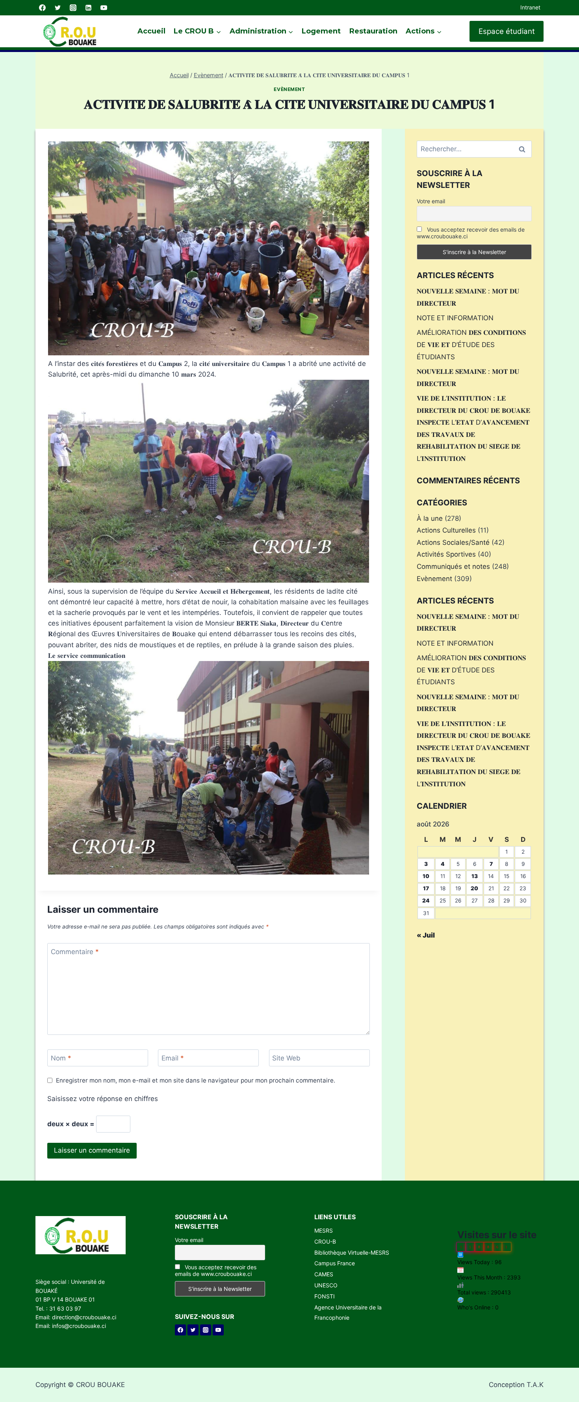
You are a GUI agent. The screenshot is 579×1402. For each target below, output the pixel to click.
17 (426, 888)
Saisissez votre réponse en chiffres (102, 1099)
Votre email (431, 201)
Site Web (286, 1058)
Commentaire (75, 952)
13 (474, 876)
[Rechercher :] (474, 149)
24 (426, 900)
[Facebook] (42, 8)
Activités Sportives (446, 554)
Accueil (151, 31)
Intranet (530, 7)
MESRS (323, 1230)
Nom (61, 1058)
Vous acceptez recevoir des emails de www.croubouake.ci (471, 233)
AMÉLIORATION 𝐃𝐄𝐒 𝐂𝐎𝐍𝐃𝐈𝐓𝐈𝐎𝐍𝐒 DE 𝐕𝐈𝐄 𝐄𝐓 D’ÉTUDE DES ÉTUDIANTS (471, 344)
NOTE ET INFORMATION (455, 318)
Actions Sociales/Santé (453, 542)
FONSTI (324, 1296)
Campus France (334, 1263)
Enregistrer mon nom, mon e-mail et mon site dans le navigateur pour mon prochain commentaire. (195, 1080)
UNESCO (326, 1285)
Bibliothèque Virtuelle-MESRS (351, 1252)
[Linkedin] (88, 8)
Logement (321, 31)
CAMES (323, 1274)
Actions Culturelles (446, 530)
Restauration (373, 31)
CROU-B (325, 1241)
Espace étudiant (507, 31)
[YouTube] (103, 8)
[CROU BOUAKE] (72, 31)
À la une (430, 518)
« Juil (426, 935)
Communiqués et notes (453, 566)
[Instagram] (73, 8)
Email (172, 1058)
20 (474, 888)
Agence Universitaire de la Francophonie (348, 1312)
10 (426, 876)
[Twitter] (57, 8)
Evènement (289, 89)
